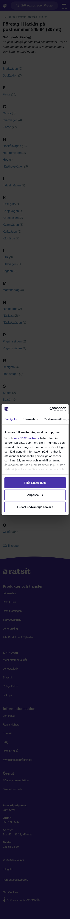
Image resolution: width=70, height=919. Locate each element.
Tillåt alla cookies (35, 482)
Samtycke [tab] (10, 419)
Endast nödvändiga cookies (35, 507)
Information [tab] (30, 419)
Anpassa (33, 494)
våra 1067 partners (26, 438)
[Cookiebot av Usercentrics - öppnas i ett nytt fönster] (50, 408)
